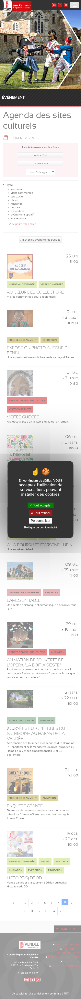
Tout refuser (41, 513)
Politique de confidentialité (40, 527)
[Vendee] (16, 6)
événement (13, 97)
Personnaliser (40, 520)
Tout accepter (42, 505)
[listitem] (54, 5)
